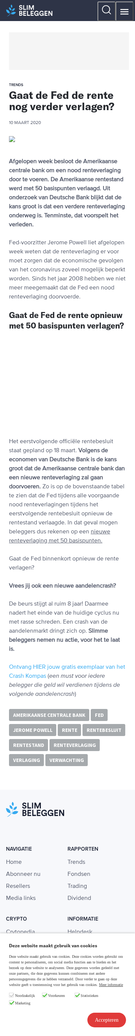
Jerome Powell (32, 730)
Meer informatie (111, 985)
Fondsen (79, 874)
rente (69, 730)
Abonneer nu (23, 874)
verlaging (26, 760)
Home (14, 862)
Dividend (79, 898)
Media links (21, 898)
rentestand (28, 745)
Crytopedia (20, 932)
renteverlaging (75, 745)
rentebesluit (104, 730)
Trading (77, 886)
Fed (99, 715)
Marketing (22, 1003)
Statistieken (89, 996)
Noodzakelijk (25, 996)
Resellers (18, 886)
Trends (76, 862)
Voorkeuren (56, 996)
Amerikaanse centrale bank (49, 715)
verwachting (67, 760)
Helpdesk (80, 932)
